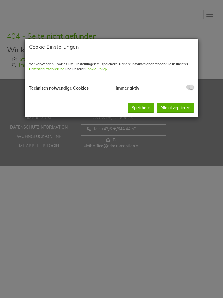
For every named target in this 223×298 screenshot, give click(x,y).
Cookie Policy (96, 69)
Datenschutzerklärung (46, 69)
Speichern (141, 107)
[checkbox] (190, 87)
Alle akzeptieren (175, 107)
